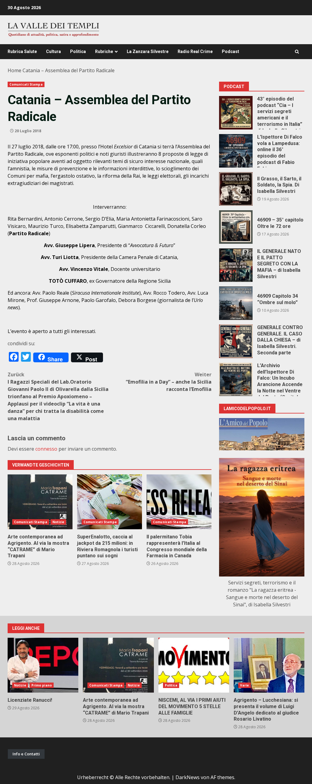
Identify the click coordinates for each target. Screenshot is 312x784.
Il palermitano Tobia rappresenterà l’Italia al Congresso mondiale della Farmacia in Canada (179, 501)
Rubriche (104, 51)
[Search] (297, 52)
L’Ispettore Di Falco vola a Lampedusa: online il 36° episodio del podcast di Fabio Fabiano (236, 151)
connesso (46, 448)
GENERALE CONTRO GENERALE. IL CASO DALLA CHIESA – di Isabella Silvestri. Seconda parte (236, 341)
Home (14, 70)
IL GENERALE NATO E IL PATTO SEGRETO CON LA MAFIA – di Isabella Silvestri (236, 265)
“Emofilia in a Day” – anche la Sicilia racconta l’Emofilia (168, 381)
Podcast (230, 51)
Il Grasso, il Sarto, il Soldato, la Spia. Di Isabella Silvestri (236, 189)
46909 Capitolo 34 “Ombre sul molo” (236, 303)
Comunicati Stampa (26, 84)
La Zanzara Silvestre (147, 51)
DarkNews (188, 777)
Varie (244, 685)
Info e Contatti (26, 754)
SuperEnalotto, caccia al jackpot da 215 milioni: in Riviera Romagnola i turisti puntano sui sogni (109, 501)
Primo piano (41, 685)
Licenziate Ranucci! (43, 665)
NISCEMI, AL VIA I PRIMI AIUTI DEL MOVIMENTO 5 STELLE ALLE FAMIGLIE (193, 665)
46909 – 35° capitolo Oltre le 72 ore (236, 227)
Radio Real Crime (195, 51)
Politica (78, 51)
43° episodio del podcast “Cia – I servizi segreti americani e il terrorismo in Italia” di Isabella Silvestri (236, 112)
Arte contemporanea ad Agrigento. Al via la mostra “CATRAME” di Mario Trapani (40, 501)
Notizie (58, 522)
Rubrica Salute (22, 51)
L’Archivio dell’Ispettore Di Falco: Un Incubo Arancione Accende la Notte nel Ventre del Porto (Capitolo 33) (236, 379)
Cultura (53, 51)
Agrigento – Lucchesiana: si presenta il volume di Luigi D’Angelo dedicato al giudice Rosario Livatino (269, 665)
